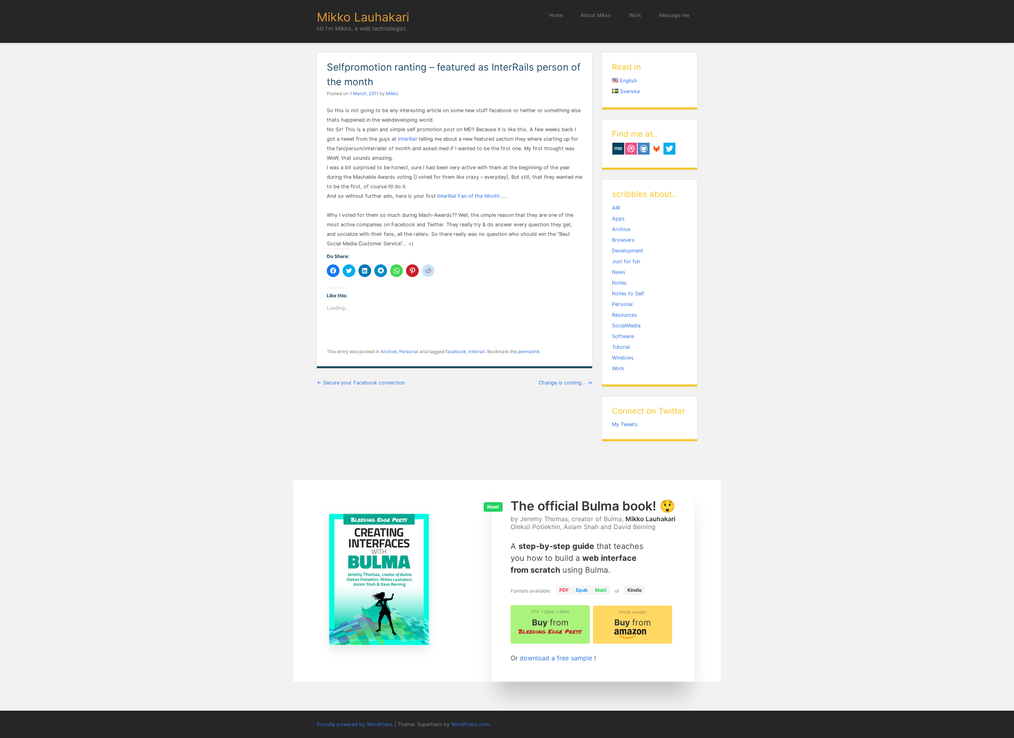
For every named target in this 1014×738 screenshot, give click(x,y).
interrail (476, 351)
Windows (623, 358)
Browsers (623, 240)
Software (623, 336)
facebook (456, 351)
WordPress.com (470, 724)
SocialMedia (626, 326)
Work (635, 15)
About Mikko (596, 15)
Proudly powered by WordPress (355, 724)
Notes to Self (628, 293)
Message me (674, 15)
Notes (619, 283)
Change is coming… (565, 383)
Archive (389, 351)
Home (556, 15)
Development (627, 251)
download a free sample (557, 658)
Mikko (392, 93)
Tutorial (621, 347)
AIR (616, 208)
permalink (528, 351)
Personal (408, 351)
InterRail (408, 139)
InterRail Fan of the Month (468, 196)
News (618, 272)
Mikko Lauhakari (363, 17)
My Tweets (625, 424)
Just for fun (626, 261)
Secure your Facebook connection (361, 383)
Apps (618, 219)
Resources (624, 315)
